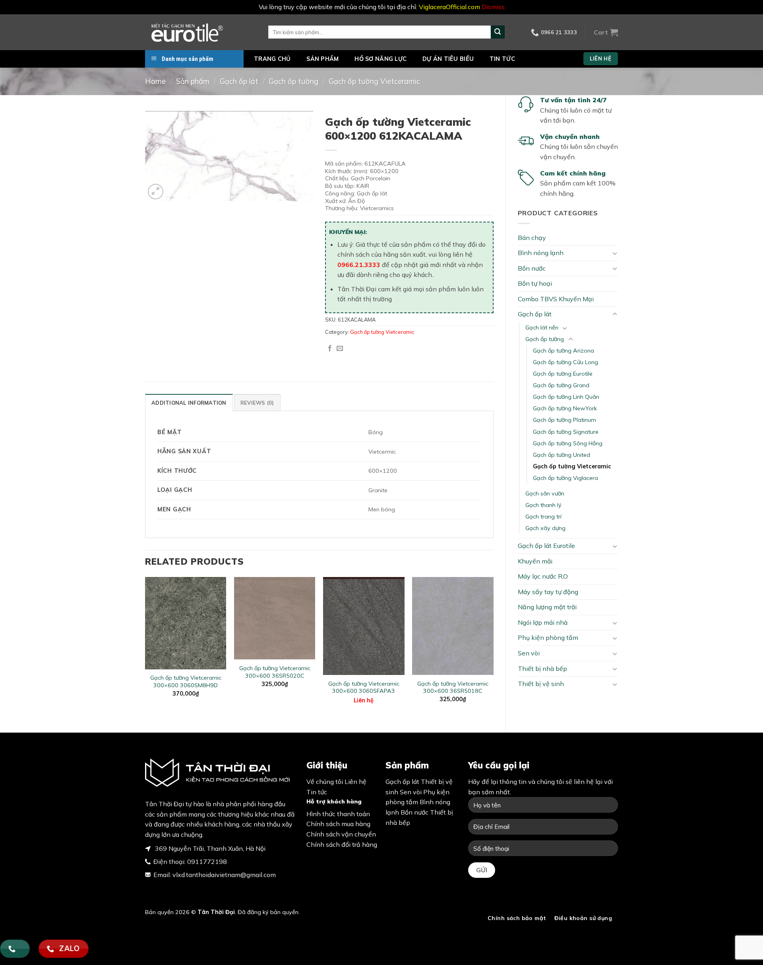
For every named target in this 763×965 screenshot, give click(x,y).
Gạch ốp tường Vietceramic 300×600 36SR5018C (452, 687)
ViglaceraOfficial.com (449, 7)
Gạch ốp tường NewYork (565, 408)
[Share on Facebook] (330, 348)
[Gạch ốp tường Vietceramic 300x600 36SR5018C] (453, 626)
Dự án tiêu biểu (448, 58)
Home (155, 81)
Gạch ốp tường (293, 81)
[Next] (493, 648)
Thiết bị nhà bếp (542, 669)
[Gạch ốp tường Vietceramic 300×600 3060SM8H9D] (186, 623)
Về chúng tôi (324, 782)
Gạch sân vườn (544, 493)
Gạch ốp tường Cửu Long (565, 362)
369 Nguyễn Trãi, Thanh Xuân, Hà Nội (209, 848)
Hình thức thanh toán (338, 814)
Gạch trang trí (543, 516)
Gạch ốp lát (239, 81)
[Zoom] (155, 191)
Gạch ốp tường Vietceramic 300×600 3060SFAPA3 (363, 687)
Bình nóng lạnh (541, 253)
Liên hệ (364, 700)
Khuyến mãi (535, 561)
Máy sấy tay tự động (548, 592)
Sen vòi (529, 653)
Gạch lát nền (541, 327)
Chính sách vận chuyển (341, 834)
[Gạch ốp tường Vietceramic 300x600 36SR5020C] (275, 618)
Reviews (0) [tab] (257, 403)
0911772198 (207, 862)
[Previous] (145, 648)
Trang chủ (272, 58)
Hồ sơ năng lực (380, 58)
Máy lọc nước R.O (543, 576)
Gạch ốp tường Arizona (563, 350)
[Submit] (497, 32)
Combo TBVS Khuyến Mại (556, 299)
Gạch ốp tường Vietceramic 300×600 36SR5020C (274, 672)
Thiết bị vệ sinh (541, 684)
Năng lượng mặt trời (547, 607)
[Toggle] (615, 253)
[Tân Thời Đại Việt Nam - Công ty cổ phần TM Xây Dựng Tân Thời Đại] (200, 32)
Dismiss (493, 7)
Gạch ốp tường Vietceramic (374, 81)
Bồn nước (532, 268)
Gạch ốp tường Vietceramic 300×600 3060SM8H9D (185, 681)
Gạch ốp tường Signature (565, 431)
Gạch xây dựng (545, 528)
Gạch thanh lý (543, 505)
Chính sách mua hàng (338, 824)
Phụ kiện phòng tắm (548, 637)
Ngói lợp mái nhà (542, 622)
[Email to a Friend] (340, 348)
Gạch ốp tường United (561, 454)
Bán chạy (532, 238)
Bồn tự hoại (535, 283)
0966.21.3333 (358, 265)
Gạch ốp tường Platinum (564, 419)
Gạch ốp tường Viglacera (565, 478)
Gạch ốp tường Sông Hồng (567, 443)
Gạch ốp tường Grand (561, 385)
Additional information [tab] (189, 403)
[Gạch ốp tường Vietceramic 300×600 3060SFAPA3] (364, 626)
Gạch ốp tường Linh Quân (566, 396)
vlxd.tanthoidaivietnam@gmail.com (224, 875)
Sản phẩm (322, 58)
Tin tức (502, 58)
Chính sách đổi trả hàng (341, 844)
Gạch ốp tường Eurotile (563, 373)
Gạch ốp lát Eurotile (546, 546)
